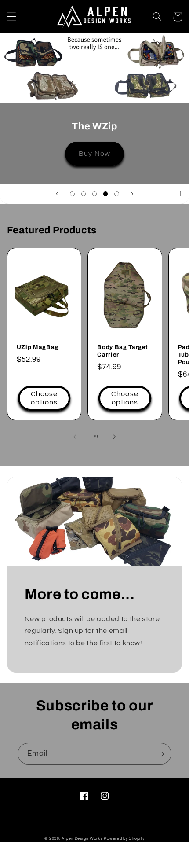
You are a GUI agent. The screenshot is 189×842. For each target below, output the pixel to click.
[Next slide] (132, 194)
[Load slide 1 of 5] (72, 193)
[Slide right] (114, 436)
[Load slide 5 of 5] (116, 193)
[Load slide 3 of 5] (94, 193)
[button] (11, 17)
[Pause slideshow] (179, 194)
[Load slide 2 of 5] (83, 193)
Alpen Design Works (82, 839)
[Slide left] (74, 436)
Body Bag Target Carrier (122, 351)
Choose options (44, 398)
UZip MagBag (37, 347)
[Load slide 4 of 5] (105, 193)
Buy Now (94, 153)
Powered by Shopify (124, 839)
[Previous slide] (57, 194)
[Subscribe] (161, 754)
